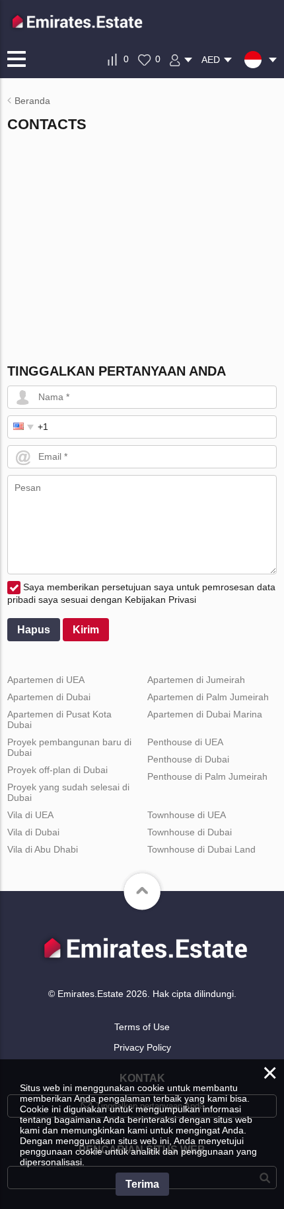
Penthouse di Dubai (188, 759)
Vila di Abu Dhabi (42, 849)
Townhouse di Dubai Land (201, 849)
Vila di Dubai (33, 832)
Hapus (33, 629)
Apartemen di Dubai (48, 697)
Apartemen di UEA (46, 679)
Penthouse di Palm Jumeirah (207, 776)
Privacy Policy (142, 1047)
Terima (142, 1184)
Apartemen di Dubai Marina (204, 714)
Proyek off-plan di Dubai (57, 769)
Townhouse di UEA (186, 815)
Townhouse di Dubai (189, 832)
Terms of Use (142, 1027)
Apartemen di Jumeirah (196, 679)
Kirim (86, 629)
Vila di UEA (30, 815)
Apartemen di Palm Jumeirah (208, 697)
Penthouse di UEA (185, 742)
